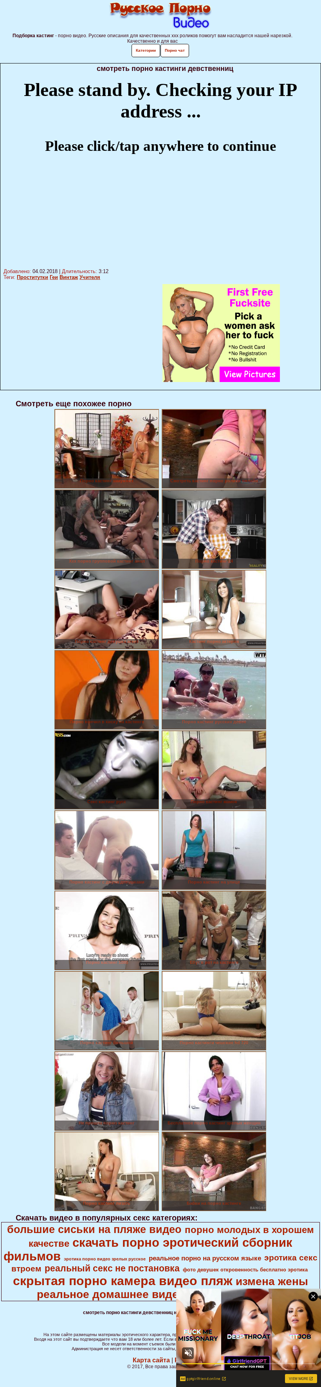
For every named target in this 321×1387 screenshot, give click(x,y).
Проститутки (32, 277)
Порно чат (175, 50)
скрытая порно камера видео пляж (123, 1281)
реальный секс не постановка (112, 1268)
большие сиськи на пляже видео (94, 1229)
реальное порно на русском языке (205, 1258)
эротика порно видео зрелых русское (105, 1259)
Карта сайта (151, 1360)
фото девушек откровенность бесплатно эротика (245, 1270)
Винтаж (69, 277)
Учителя (89, 277)
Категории (146, 50)
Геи (54, 277)
